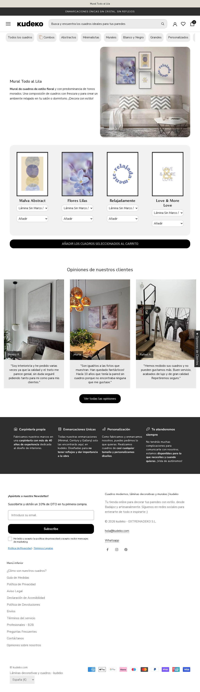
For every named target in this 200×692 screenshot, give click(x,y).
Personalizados (178, 37)
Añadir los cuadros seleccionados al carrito (100, 244)
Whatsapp (112, 540)
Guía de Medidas (18, 578)
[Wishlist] (183, 24)
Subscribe (51, 529)
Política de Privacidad (21, 584)
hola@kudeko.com (117, 531)
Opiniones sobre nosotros (24, 645)
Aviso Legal (15, 591)
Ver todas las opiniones (100, 399)
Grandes (156, 37)
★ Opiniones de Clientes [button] (197, 348)
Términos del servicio (21, 618)
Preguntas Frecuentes (22, 632)
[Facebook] (107, 549)
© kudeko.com (19, 667)
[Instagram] (116, 549)
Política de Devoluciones (23, 605)
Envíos (11, 611)
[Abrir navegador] (8, 23)
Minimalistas (91, 37)
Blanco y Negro (133, 37)
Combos (48, 37)
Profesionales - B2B (20, 625)
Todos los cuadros (20, 37)
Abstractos (68, 37)
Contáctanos (15, 638)
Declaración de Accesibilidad (26, 598)
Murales (111, 37)
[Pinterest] (125, 549)
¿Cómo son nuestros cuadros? (26, 571)
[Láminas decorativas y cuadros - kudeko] (28, 24)
